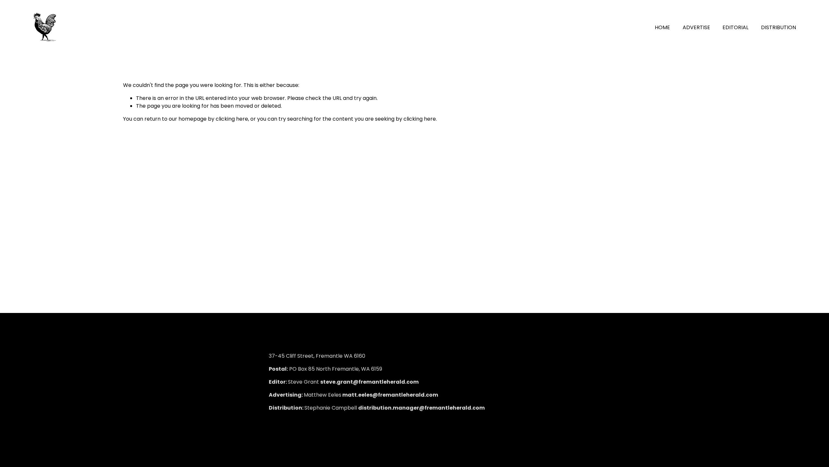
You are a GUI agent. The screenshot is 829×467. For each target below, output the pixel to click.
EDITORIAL (735, 27)
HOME (662, 27)
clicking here (232, 119)
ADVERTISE (696, 27)
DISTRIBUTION (778, 27)
